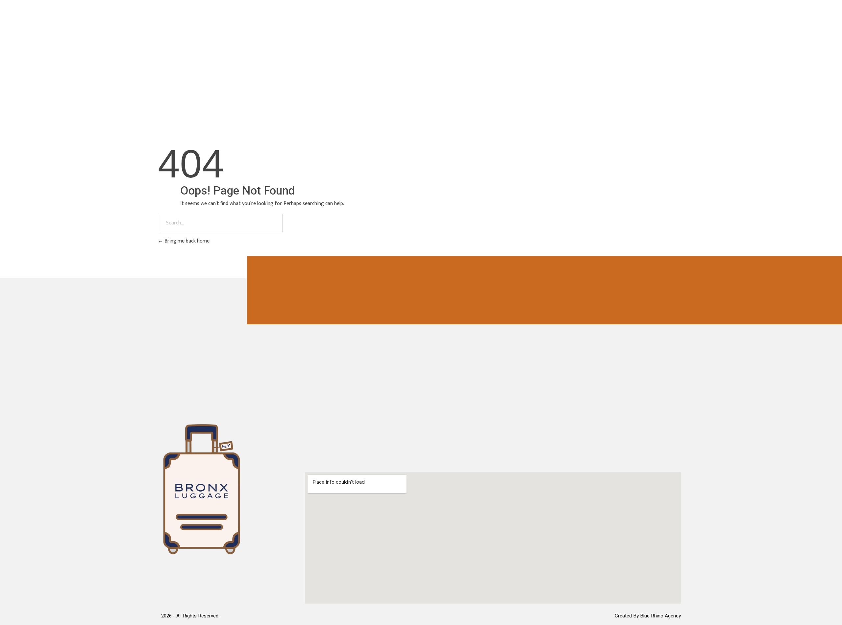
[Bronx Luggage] (201, 30)
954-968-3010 (640, 31)
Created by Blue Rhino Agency (648, 615)
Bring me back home (186, 241)
